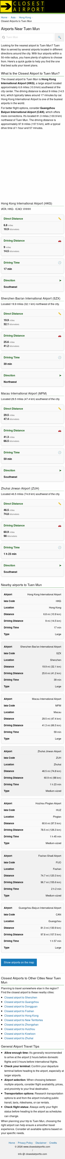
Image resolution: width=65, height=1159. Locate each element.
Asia (13, 17)
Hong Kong (25, 17)
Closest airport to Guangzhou (21, 1002)
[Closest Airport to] (32, 6)
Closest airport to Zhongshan (21, 1024)
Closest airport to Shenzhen (20, 997)
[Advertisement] (32, 165)
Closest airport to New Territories (23, 1020)
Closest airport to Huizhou (19, 1029)
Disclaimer (41, 1142)
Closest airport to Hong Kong (21, 1015)
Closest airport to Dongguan (21, 1006)
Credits (53, 1142)
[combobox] (27, 37)
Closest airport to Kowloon (20, 1034)
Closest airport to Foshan (19, 1011)
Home (4, 17)
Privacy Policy (25, 1142)
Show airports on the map (19, 962)
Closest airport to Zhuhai (18, 1038)
